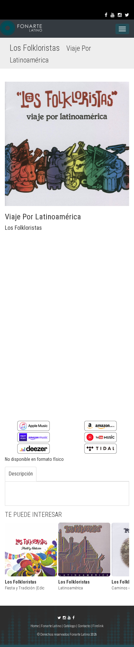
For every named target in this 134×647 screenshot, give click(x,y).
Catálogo (69, 626)
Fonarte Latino (51, 626)
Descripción (20, 474)
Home (35, 626)
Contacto (84, 626)
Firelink (97, 626)
